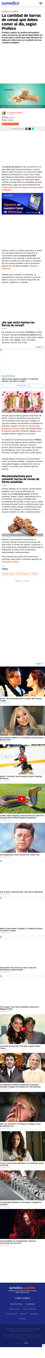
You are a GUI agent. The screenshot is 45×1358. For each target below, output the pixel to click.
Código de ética (11, 1314)
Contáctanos (34, 1314)
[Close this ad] (43, 1345)
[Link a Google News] (26, 581)
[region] (22, 61)
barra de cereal (8, 574)
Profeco (25, 574)
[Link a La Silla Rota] (22, 1298)
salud (18, 574)
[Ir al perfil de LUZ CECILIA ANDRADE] (4, 113)
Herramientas (30, 1304)
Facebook (6, 562)
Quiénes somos (14, 1309)
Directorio (23, 1314)
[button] (26, 129)
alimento (34, 574)
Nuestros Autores (16, 1304)
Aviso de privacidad (29, 1309)
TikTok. (15, 562)
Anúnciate (22, 1319)
